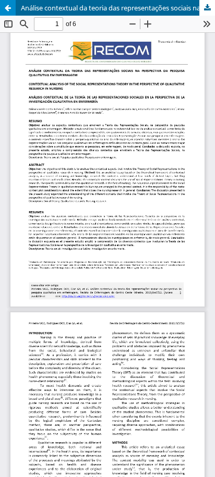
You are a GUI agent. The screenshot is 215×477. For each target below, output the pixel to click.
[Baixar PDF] (207, 8)
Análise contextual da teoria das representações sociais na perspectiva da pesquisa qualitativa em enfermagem (118, 8)
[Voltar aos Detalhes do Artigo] (8, 8)
